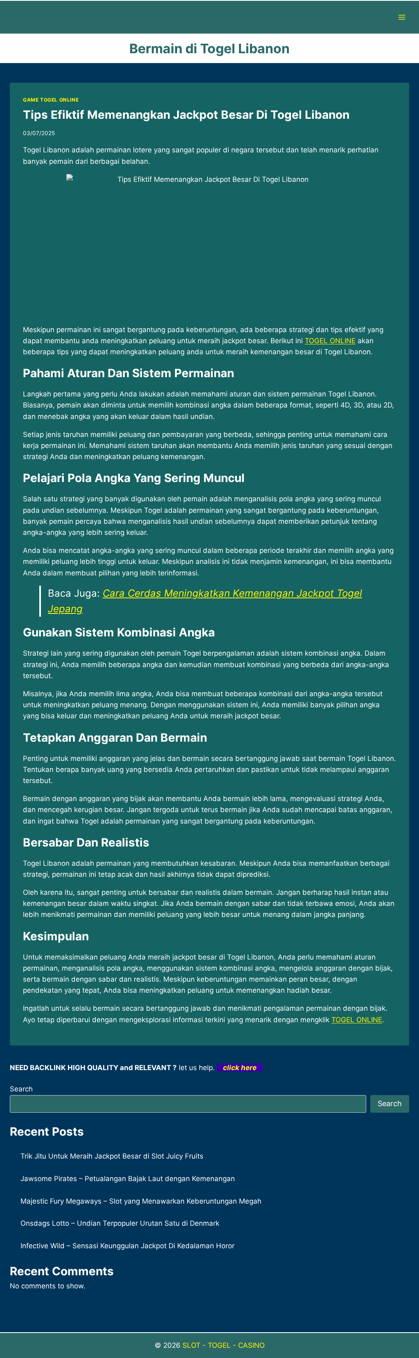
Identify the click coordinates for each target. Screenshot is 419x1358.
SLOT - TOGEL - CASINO (223, 1345)
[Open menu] (401, 17)
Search (21, 1089)
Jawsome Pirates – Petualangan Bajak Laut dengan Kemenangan (127, 1179)
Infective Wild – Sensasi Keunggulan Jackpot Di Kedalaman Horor (127, 1246)
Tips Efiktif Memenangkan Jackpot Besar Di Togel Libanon (186, 115)
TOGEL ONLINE (330, 341)
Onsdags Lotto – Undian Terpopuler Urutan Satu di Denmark (119, 1223)
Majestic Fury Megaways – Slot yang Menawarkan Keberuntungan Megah (140, 1201)
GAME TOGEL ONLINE (51, 100)
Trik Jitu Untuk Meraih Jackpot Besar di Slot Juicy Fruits (111, 1156)
